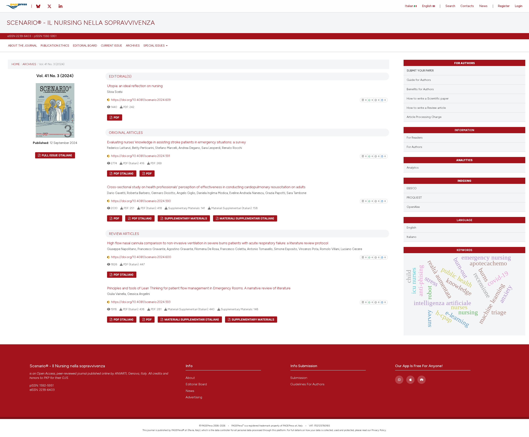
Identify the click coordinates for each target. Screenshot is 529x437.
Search (450, 6)
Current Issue (111, 45)
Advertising (194, 397)
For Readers (415, 137)
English (427, 6)
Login (518, 6)
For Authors (414, 146)
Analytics (413, 167)
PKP (46, 378)
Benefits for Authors (420, 89)
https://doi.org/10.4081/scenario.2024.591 (140, 156)
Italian (409, 6)
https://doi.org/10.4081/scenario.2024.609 (141, 100)
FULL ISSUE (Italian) (56, 155)
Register (504, 6)
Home (16, 64)
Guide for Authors (419, 80)
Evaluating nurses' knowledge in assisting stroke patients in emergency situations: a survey (176, 142)
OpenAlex (413, 207)
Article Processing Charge (424, 117)
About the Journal (22, 45)
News (483, 6)
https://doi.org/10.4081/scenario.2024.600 (141, 257)
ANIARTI (121, 373)
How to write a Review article (426, 108)
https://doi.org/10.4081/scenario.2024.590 (141, 201)
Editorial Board (85, 45)
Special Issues (154, 45)
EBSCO (412, 188)
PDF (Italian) (123, 173)
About (190, 378)
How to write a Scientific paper (428, 98)
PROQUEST (414, 197)
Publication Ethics (55, 45)
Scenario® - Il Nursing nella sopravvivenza (81, 22)
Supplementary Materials (185, 218)
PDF (116, 117)
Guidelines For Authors (307, 384)
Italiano (411, 237)
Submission (298, 378)
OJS (65, 378)
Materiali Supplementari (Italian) (246, 218)
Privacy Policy (379, 430)
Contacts (467, 6)
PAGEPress (237, 425)
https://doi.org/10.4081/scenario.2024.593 (140, 302)
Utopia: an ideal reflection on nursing (135, 86)
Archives (133, 45)
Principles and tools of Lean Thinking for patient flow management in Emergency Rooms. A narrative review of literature (199, 288)
